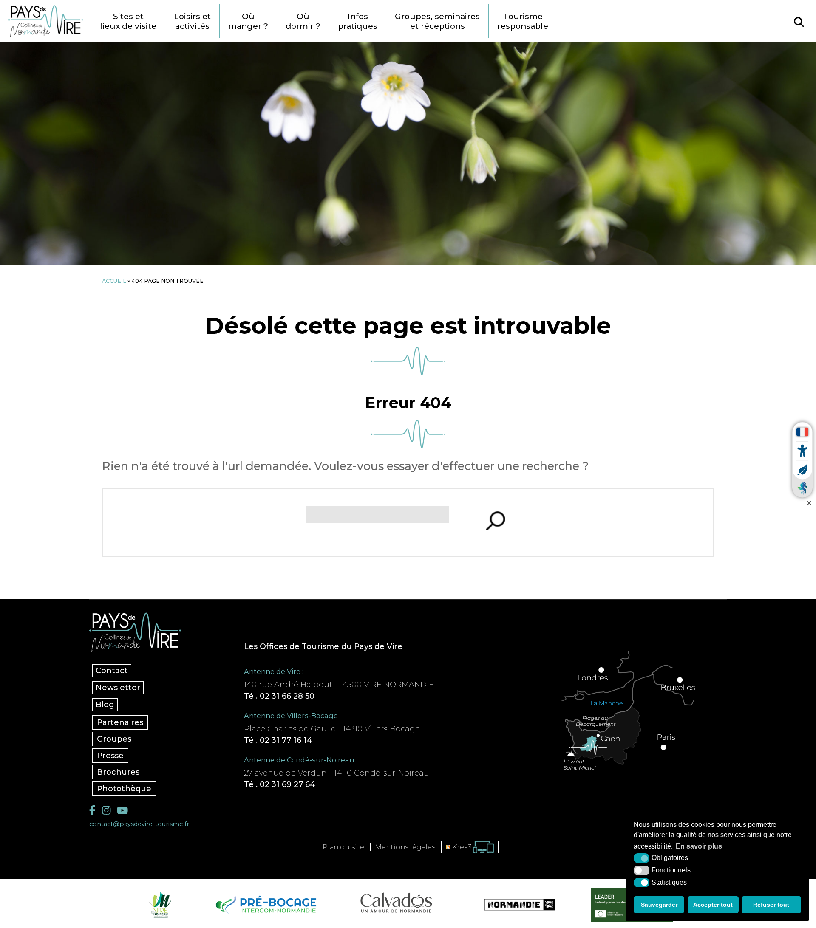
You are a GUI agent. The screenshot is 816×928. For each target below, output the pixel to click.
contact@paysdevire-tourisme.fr (139, 824)
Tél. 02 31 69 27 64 (279, 784)
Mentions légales (405, 847)
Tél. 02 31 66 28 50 (279, 696)
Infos (357, 21)
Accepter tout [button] (713, 904)
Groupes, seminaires (437, 21)
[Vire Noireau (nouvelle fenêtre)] (158, 905)
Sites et (128, 21)
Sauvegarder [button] (659, 904)
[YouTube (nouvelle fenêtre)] (122, 810)
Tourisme (522, 21)
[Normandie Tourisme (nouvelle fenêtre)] (514, 905)
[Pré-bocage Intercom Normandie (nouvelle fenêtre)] (265, 905)
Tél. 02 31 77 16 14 (278, 740)
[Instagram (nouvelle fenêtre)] (106, 810)
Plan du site (343, 847)
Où (248, 21)
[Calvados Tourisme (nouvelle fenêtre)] (396, 902)
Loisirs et (192, 21)
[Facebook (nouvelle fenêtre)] (92, 810)
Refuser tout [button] (771, 904)
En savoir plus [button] (699, 846)
